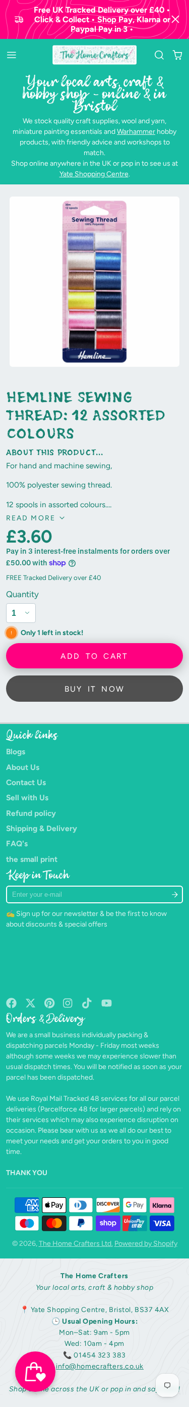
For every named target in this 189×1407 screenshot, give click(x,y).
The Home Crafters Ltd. (76, 1243)
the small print (31, 859)
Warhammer (136, 131)
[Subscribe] (175, 894)
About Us (22, 767)
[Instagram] (68, 1003)
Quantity (22, 594)
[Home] (94, 55)
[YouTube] (106, 1003)
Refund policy (31, 813)
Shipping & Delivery (41, 828)
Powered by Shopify (145, 1243)
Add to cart (94, 656)
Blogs (15, 751)
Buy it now (95, 689)
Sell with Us (27, 797)
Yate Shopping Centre (94, 174)
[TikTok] (87, 1003)
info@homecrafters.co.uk (100, 1366)
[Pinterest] (49, 1003)
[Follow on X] (30, 1003)
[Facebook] (11, 1003)
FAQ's (17, 843)
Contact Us (26, 782)
